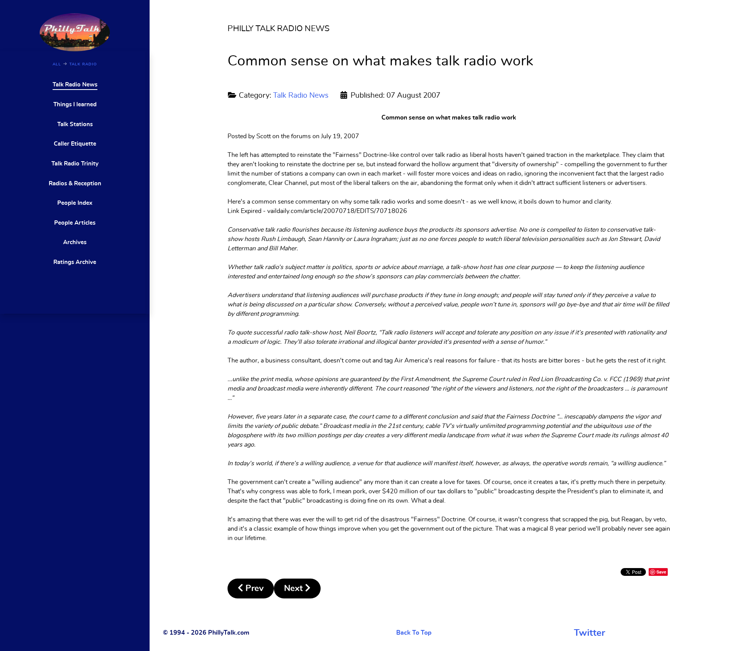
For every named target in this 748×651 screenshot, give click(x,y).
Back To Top (414, 633)
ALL (57, 64)
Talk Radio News (300, 95)
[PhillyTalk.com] (75, 31)
